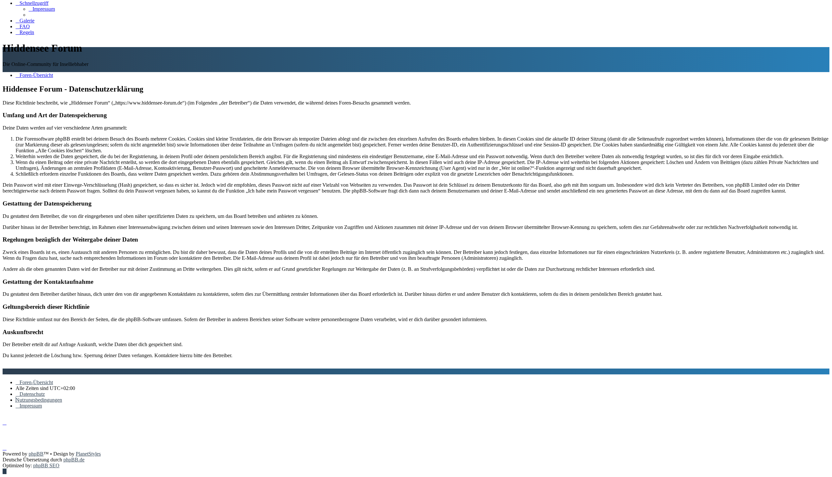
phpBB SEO (46, 465)
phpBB (36, 454)
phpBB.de (73, 459)
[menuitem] (42, 9)
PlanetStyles (88, 454)
